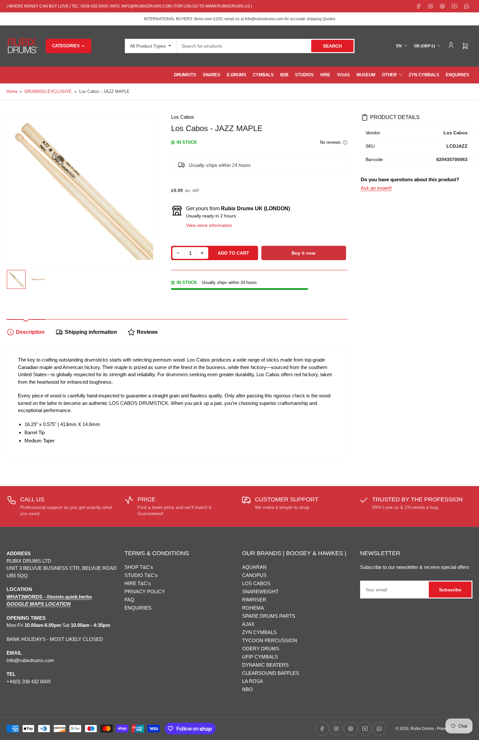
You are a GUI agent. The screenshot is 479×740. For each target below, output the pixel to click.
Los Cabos (182, 117)
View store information (209, 225)
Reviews (147, 332)
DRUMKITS (185, 74)
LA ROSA (252, 681)
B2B (284, 74)
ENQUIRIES (457, 74)
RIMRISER (254, 599)
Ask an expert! (376, 188)
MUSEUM (365, 74)
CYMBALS (263, 74)
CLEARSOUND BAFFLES (270, 673)
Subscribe (450, 589)
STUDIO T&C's (141, 575)
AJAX (248, 624)
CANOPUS (254, 575)
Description (30, 332)
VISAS (343, 74)
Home (12, 91)
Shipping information (91, 332)
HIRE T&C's (137, 583)
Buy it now (303, 253)
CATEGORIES (66, 45)
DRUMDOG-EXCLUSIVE (48, 91)
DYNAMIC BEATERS (265, 665)
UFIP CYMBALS (260, 656)
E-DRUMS (236, 74)
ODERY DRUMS (260, 648)
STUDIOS (304, 74)
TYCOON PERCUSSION (269, 640)
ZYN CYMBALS (424, 74)
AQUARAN (254, 567)
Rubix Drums (422, 728)
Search (332, 46)
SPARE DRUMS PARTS (268, 616)
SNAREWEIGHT (260, 591)
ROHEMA (253, 608)
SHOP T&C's (138, 567)
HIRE (325, 74)
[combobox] (266, 46)
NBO (247, 689)
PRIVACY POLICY (144, 591)
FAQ (129, 599)
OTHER (389, 74)
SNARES (211, 74)
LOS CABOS (256, 583)
